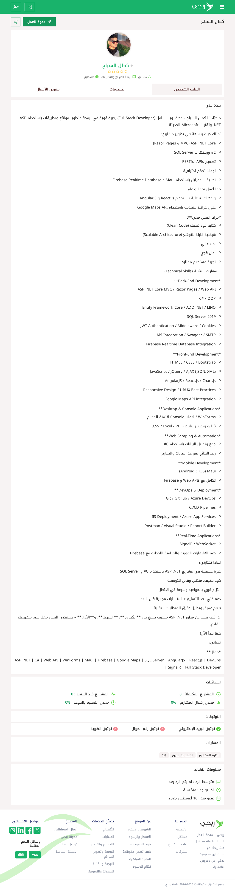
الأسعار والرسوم (140, 836)
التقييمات (118, 89)
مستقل (182, 836)
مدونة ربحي (69, 836)
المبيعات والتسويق (101, 871)
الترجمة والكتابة (103, 863)
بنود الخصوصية (140, 844)
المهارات (108, 836)
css (164, 755)
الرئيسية (181, 829)
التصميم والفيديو (102, 844)
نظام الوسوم (142, 866)
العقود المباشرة (140, 859)
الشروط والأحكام (139, 829)
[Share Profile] (15, 21)
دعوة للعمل (36, 22)
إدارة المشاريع (208, 755)
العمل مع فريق (182, 755)
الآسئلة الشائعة (66, 851)
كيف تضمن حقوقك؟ (137, 851)
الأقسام (108, 829)
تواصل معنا (69, 844)
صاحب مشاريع (177, 844)
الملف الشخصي (187, 89)
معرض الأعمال (47, 89)
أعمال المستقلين (65, 829)
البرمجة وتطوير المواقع (103, 854)
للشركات (181, 851)
